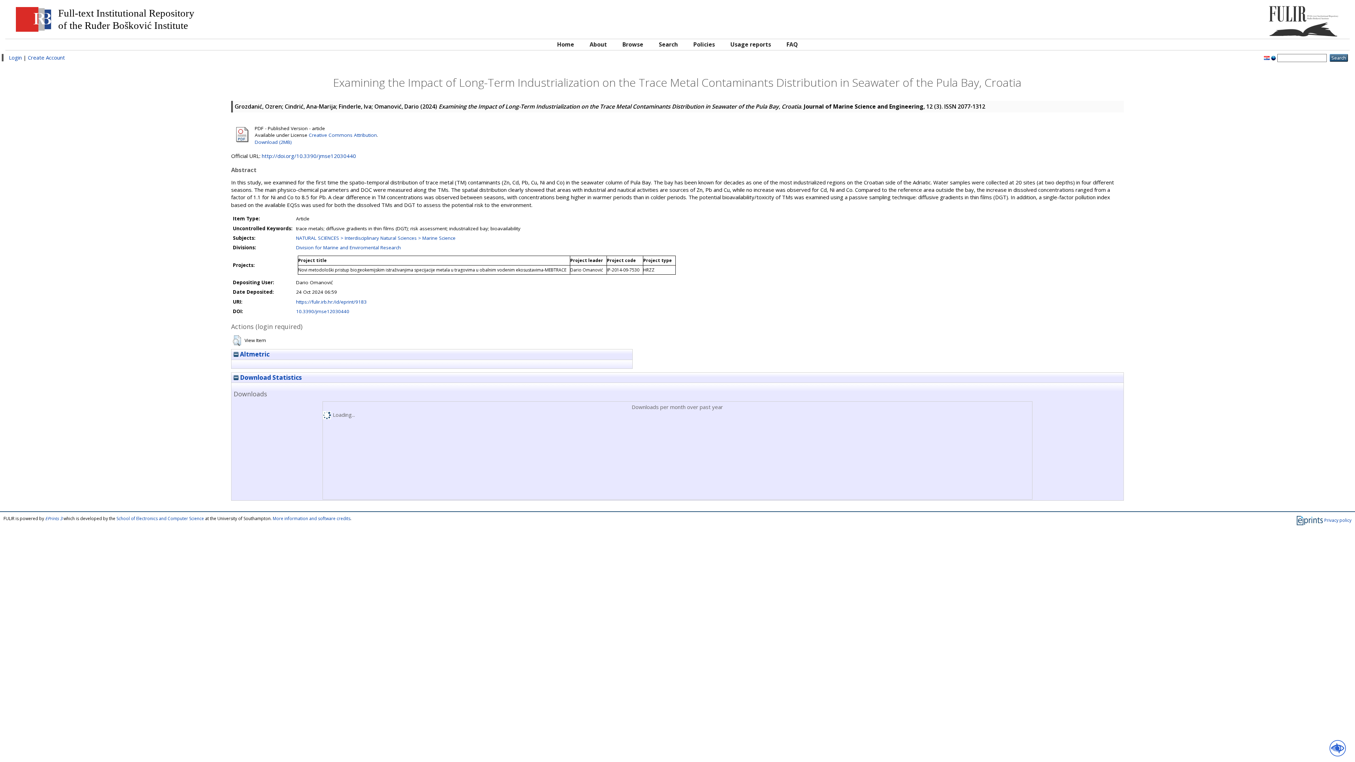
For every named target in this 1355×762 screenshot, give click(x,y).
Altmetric (254, 354)
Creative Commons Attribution (343, 135)
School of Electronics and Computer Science (160, 519)
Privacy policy (1337, 520)
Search (668, 44)
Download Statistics (270, 377)
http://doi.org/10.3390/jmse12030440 (309, 155)
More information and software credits (311, 519)
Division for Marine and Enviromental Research (348, 247)
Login (15, 57)
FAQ (792, 44)
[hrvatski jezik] (1267, 57)
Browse (632, 44)
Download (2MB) (273, 142)
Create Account (46, 57)
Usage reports (750, 44)
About (598, 44)
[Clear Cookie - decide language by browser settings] (1273, 57)
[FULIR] (1177, 18)
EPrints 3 (53, 519)
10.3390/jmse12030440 (322, 311)
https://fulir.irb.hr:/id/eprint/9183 (331, 302)
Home (565, 44)
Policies (704, 44)
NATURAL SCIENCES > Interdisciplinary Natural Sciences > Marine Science (376, 238)
